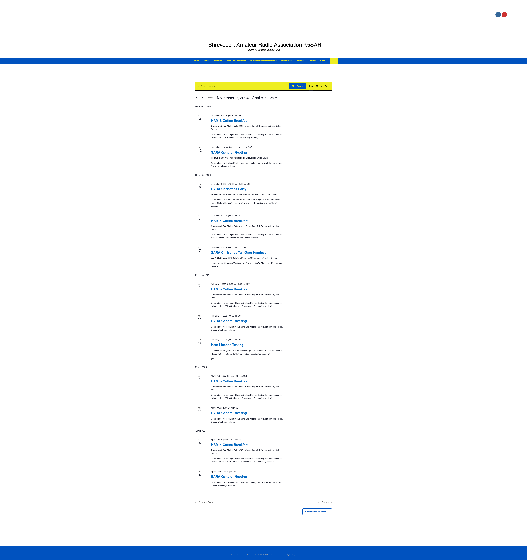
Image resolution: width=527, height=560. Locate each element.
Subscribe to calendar (315, 511)
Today (210, 97)
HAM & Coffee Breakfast (229, 120)
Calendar (300, 60)
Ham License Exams (236, 60)
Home (196, 60)
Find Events (297, 86)
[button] (334, 61)
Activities (217, 60)
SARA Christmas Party (228, 188)
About (206, 60)
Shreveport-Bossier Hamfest (263, 60)
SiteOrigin (292, 555)
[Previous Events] (196, 97)
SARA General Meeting (229, 152)
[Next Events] (202, 97)
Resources (286, 60)
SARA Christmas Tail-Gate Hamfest (238, 252)
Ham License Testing (227, 344)
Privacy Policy (275, 555)
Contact (312, 60)
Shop (322, 60)
